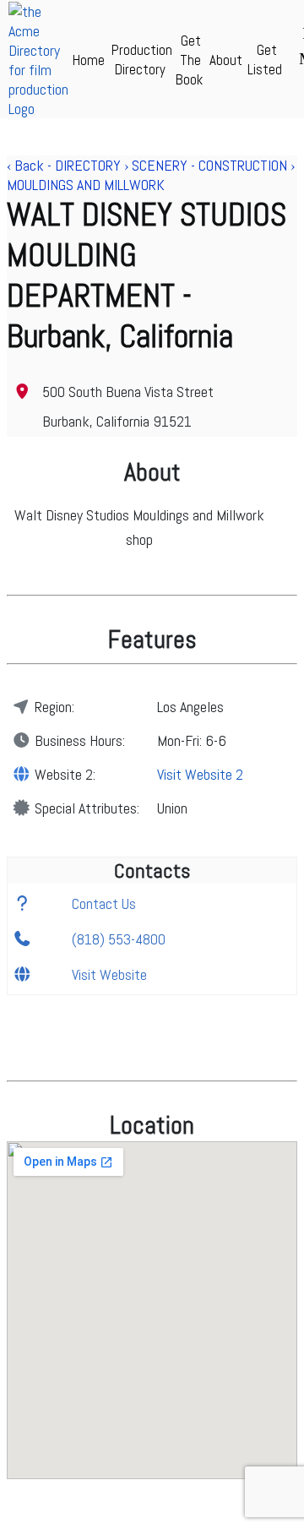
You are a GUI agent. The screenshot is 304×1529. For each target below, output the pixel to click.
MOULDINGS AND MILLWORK (86, 184)
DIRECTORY (88, 165)
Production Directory (141, 60)
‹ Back (25, 165)
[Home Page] (38, 108)
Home (89, 60)
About (225, 60)
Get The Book (189, 60)
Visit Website (109, 974)
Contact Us (104, 903)
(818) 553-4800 (119, 939)
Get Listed (264, 60)
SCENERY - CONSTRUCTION (209, 165)
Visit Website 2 (200, 774)
